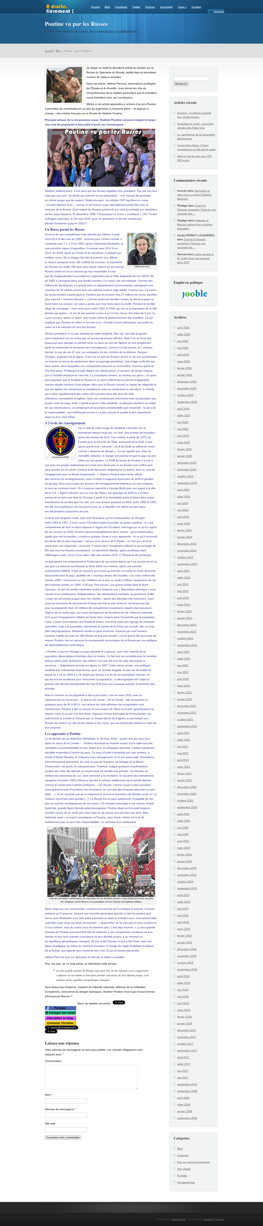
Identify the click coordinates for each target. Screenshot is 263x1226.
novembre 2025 (186, 388)
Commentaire (53, 1060)
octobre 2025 (185, 395)
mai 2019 (182, 915)
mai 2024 (182, 510)
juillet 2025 (183, 415)
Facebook (121, 6)
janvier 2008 (184, 1111)
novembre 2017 (186, 1037)
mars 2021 (183, 766)
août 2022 (183, 651)
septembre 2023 (187, 564)
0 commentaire (126, 31)
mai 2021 (182, 753)
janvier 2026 (184, 374)
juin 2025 (182, 422)
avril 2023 (183, 597)
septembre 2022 (187, 645)
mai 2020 (182, 834)
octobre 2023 (185, 557)
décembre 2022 (186, 624)
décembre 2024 (186, 462)
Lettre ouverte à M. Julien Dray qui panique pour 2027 (195, 258)
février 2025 (184, 449)
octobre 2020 (185, 800)
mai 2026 (182, 347)
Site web (50, 1123)
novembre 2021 (186, 712)
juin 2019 (182, 908)
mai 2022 (182, 672)
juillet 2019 (183, 901)
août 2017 (183, 1057)
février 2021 (184, 773)
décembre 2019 (186, 868)
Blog (107, 6)
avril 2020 (183, 841)
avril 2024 (183, 516)
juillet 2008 (183, 1104)
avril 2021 (183, 760)
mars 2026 (183, 361)
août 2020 (183, 814)
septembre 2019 (187, 888)
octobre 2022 (185, 638)
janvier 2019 (184, 942)
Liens (182, 6)
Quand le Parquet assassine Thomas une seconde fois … (196, 209)
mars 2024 (183, 523)
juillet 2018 (183, 983)
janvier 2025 (184, 456)
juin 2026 (182, 341)
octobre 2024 (185, 476)
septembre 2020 (187, 807)
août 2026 (183, 327)
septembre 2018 (187, 969)
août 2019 (183, 895)
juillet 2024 (183, 496)
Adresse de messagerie (60, 1109)
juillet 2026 (183, 334)
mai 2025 (182, 428)
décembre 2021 (186, 705)
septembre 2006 (187, 1118)
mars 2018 (183, 1010)
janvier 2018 (184, 1023)
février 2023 (184, 611)
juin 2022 (182, 665)
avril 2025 (183, 435)
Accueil (95, 6)
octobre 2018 (185, 962)
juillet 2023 (183, 577)
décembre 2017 (186, 1030)
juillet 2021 (183, 739)
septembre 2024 (187, 483)
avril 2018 (183, 1003)
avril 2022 (183, 678)
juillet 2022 (183, 658)
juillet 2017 (183, 1064)
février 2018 (184, 1016)
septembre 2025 (187, 401)
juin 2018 (182, 989)
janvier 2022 (184, 699)
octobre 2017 (185, 1043)
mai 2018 (182, 996)
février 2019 (184, 935)
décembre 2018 (186, 949)
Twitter (136, 6)
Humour (150, 6)
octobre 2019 (185, 881)
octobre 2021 (185, 719)
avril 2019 (183, 922)
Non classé (184, 1168)
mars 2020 (183, 847)
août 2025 (183, 408)
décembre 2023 (186, 543)
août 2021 (183, 733)
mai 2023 (182, 591)
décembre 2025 (186, 381)
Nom (48, 1094)
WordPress (179, 1219)
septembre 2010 (187, 1084)
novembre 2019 (186, 874)
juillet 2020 (183, 820)
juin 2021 (182, 746)
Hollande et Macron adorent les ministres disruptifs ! (195, 224)
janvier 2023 (184, 618)
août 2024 (183, 489)
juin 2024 (182, 503)
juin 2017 (182, 1070)
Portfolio (182, 1175)
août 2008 (183, 1097)
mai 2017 (182, 1077)
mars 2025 (183, 442)
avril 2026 (183, 354)
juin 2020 (182, 827)
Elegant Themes (214, 1219)
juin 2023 (182, 584)
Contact (196, 6)
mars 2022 (183, 685)
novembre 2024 (186, 469)
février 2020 (184, 854)
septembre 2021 (187, 726)
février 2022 (184, 692)
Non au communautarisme (193, 1162)
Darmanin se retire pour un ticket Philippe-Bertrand (194, 194)
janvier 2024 (184, 537)
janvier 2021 (184, 780)
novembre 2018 (186, 955)
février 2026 (184, 368)
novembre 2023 (186, 550)
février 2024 (184, 530)
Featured (182, 1155)
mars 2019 (183, 928)
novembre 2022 (186, 631)
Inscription (166, 6)
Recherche (219, 11)
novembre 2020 (186, 793)
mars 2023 (183, 604)
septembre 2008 (187, 1091)
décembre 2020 (186, 787)
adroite (67, 31)
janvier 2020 (184, 861)
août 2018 (183, 976)
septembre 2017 (187, 1050)
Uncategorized (186, 1182)
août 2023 (183, 570)
